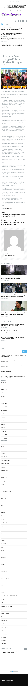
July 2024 (3, 413)
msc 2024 (3, 564)
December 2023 (4, 438)
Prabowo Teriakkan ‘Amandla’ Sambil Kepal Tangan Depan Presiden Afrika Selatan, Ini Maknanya (13, 295)
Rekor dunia (3, 588)
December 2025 (4, 386)
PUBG (2, 585)
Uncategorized (4, 634)
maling (2, 550)
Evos (2, 488)
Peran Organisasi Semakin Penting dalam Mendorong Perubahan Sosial (11, 34)
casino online (3, 467)
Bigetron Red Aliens (5, 463)
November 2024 (4, 410)
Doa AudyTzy (3, 481)
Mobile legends (4, 557)
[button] (24, 649)
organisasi (3, 568)
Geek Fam (3, 505)
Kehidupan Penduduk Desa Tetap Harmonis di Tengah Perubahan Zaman (12, 39)
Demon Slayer (4, 477)
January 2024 (4, 434)
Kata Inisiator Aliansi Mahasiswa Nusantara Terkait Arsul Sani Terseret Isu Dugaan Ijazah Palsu (13, 313)
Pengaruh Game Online (5, 575)
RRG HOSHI (3, 599)
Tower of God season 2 (5, 627)
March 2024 (3, 427)
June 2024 (3, 417)
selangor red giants (5, 613)
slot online (3, 616)
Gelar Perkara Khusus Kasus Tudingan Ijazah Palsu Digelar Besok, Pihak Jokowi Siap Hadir (13, 277)
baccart (2, 449)
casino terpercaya (4, 470)
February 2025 (4, 399)
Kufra (2, 547)
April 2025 (3, 392)
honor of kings (4, 529)
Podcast (2, 581)
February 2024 (4, 431)
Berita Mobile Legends (5, 460)
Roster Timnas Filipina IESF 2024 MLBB (9, 595)
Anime (2, 446)
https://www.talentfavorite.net (10, 255)
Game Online (3, 498)
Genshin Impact (4, 508)
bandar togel (3, 453)
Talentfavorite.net (8, 208)
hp (1, 533)
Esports (2, 484)
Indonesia (3, 536)
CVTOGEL (19, 94)
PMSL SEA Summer (5, 578)
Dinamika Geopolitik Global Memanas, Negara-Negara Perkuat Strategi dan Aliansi (12, 28)
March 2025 (3, 396)
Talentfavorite (4, 620)
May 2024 (3, 420)
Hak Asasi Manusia (5, 515)
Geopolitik (3, 512)
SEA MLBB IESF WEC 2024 (6, 606)
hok (1, 526)
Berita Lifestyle (4, 456)
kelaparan (3, 540)
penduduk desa (4, 571)
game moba (3, 495)
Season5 (2, 609)
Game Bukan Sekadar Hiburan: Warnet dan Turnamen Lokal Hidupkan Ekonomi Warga (11, 44)
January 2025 (4, 403)
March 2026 (3, 382)
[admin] (14, 240)
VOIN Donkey (3, 637)
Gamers (2, 501)
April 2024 (3, 424)
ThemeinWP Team (14, 681)
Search (2, 348)
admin (4, 65)
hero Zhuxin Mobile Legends (6, 522)
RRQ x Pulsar (3, 602)
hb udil (2, 519)
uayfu (2, 630)
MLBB (2, 554)
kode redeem (3, 543)
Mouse (2, 561)
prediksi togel (3, 643)
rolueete (2, 592)
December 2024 (4, 406)
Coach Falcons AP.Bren (5, 474)
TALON (2, 623)
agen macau (3, 442)
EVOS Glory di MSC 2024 (6, 491)
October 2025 (4, 389)
